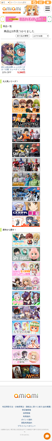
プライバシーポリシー (27, 426)
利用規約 (26, 416)
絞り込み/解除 (22, 36)
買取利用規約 (26, 423)
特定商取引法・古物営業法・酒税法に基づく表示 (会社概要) (26, 407)
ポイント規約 (26, 420)
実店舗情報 (26, 410)
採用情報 (26, 413)
